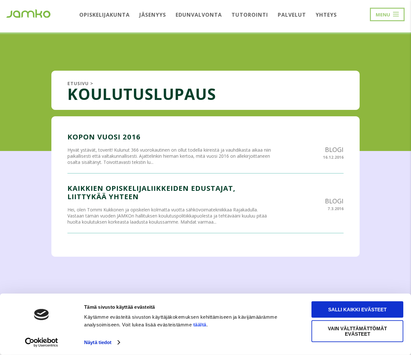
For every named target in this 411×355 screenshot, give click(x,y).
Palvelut (292, 14)
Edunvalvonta (199, 14)
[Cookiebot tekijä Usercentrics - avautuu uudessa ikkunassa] (41, 342)
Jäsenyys (152, 14)
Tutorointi (250, 14)
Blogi (334, 149)
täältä (199, 324)
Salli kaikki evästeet (357, 309)
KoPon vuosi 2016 (104, 136)
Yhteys (326, 14)
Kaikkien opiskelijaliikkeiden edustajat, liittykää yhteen (151, 192)
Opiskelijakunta (104, 14)
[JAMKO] (28, 12)
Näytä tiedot (97, 342)
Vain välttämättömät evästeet (357, 330)
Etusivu (78, 83)
